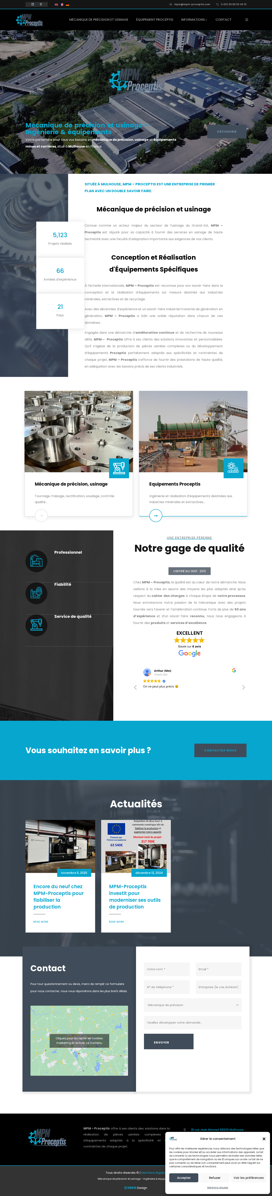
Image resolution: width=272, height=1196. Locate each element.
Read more (40, 921)
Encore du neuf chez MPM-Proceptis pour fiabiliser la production (58, 896)
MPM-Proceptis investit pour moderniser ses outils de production (135, 896)
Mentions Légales (217, 1187)
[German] (67, 4)
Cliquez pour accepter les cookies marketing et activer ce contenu (79, 1040)
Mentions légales (153, 1173)
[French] (62, 4)
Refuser (215, 1178)
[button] (264, 1139)
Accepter (184, 1178)
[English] (56, 4)
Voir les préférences (249, 1178)
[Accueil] (29, 20)
